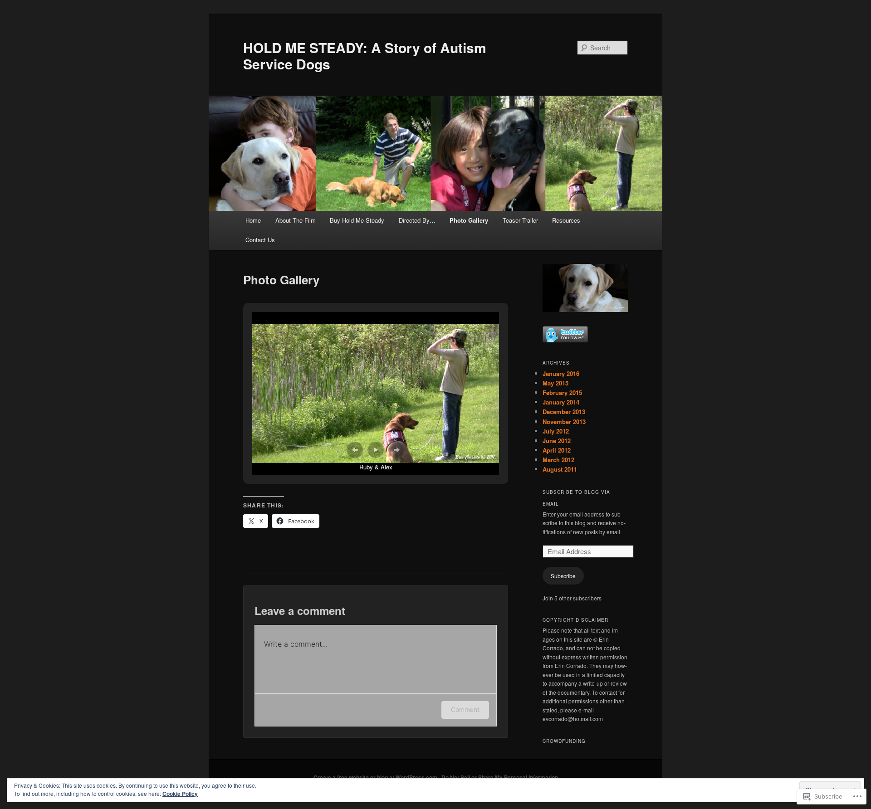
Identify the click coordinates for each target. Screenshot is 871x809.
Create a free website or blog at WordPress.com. (376, 777)
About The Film (295, 220)
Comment (465, 709)
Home (253, 220)
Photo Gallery (469, 220)
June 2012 (557, 440)
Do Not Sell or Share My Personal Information (499, 777)
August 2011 (560, 469)
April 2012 (557, 450)
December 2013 (564, 411)
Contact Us (260, 239)
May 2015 (555, 383)
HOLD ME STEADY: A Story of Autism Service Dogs (364, 55)
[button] (355, 450)
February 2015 (562, 392)
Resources (566, 220)
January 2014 (561, 402)
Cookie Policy (180, 794)
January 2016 (561, 373)
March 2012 (558, 459)
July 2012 (556, 431)
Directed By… (417, 220)
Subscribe (563, 576)
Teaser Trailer (520, 220)
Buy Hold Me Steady (357, 220)
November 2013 (564, 421)
